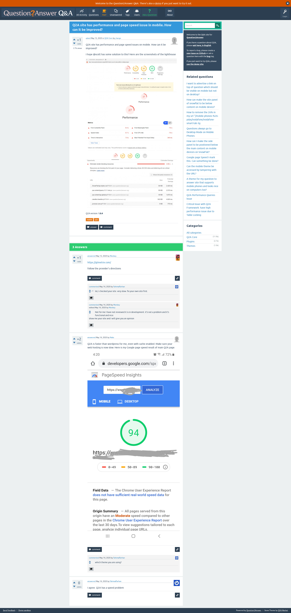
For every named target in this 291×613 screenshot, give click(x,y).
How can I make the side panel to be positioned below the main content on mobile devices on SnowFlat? (202, 146)
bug (208, 56)
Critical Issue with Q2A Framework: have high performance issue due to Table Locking (200, 209)
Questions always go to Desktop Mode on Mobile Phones (200, 132)
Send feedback (9, 610)
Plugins (190, 241)
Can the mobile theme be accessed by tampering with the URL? (201, 170)
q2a (96, 220)
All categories (194, 232)
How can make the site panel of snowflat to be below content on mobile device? (202, 103)
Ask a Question (149, 15)
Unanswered (116, 15)
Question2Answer (195, 37)
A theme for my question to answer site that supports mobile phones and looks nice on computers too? (202, 184)
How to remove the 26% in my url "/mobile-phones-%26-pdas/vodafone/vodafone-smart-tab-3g (202, 118)
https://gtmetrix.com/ (99, 262)
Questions (94, 15)
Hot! (104, 15)
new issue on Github (196, 53)
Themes (191, 245)
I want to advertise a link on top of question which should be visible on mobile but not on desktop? (202, 89)
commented (94, 287)
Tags (127, 15)
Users (137, 15)
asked (88, 38)
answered (91, 256)
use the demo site (195, 64)
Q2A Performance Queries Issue (201, 197)
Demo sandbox (24, 610)
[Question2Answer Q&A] (38, 12)
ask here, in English (202, 45)
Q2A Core (108, 38)
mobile (89, 220)
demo (158, 3)
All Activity (81, 15)
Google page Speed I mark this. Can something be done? (202, 159)
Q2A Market (283, 610)
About (170, 15)
